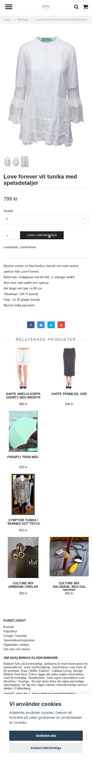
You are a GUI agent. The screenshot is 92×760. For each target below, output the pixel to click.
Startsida (24, 19)
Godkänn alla (46, 735)
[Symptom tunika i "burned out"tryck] (23, 494)
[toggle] (11, 7)
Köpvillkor (10, 631)
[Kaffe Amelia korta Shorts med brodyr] (23, 368)
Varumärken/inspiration (19, 640)
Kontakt (9, 627)
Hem (9, 19)
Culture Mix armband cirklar (23, 585)
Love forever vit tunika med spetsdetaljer (61, 19)
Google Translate (15, 636)
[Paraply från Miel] (23, 431)
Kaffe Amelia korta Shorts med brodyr (23, 395)
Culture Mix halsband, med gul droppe (69, 586)
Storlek (8, 211)
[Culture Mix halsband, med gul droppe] (69, 557)
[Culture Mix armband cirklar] (23, 557)
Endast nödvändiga (46, 748)
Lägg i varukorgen (42, 235)
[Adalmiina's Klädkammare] (46, 7)
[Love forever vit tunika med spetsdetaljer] (46, 91)
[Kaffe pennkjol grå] (69, 368)
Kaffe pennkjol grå (69, 394)
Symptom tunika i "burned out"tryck (23, 521)
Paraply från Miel (23, 457)
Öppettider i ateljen (16, 644)
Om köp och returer (17, 649)
